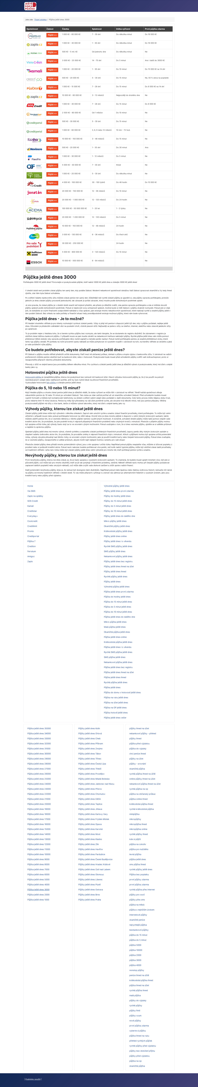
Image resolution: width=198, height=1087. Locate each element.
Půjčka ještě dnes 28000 (39, 764)
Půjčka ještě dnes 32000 (39, 743)
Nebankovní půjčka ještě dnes (118, 662)
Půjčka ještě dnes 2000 (38, 894)
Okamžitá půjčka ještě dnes (117, 632)
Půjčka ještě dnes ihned (115, 677)
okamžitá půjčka (137, 769)
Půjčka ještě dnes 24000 (39, 784)
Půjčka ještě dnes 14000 (38, 834)
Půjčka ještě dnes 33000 (39, 738)
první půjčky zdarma (139, 879)
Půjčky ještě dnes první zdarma (119, 491)
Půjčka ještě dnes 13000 (38, 839)
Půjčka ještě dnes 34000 (39, 733)
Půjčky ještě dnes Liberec (90, 879)
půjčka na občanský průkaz (142, 794)
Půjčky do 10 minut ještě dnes (118, 511)
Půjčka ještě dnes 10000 (38, 854)
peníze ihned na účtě (139, 975)
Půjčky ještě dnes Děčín (89, 799)
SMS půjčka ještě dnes (114, 657)
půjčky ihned (135, 738)
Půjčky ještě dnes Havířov (90, 849)
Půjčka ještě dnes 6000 (38, 874)
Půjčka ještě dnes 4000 (38, 884)
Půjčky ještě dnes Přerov (90, 789)
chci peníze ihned (137, 753)
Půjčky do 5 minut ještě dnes (117, 506)
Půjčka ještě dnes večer (115, 717)
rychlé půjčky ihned (138, 834)
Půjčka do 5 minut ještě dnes (117, 607)
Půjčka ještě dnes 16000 (38, 824)
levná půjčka (135, 854)
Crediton (31, 546)
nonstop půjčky (136, 970)
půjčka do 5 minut (137, 940)
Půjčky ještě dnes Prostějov (91, 774)
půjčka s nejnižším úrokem (141, 910)
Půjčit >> (52, 35)
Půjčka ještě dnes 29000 (39, 758)
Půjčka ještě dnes (112, 687)
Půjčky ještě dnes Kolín (89, 728)
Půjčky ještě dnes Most (89, 834)
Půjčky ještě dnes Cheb (89, 738)
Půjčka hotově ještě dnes (116, 712)
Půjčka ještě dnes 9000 (38, 859)
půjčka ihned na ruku (139, 1036)
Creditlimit (32, 526)
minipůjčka (134, 814)
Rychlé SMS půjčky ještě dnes (118, 546)
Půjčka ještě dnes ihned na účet (119, 672)
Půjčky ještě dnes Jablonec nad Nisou (96, 784)
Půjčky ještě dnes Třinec (89, 758)
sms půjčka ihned (137, 864)
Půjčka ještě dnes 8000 (38, 864)
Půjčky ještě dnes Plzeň (89, 884)
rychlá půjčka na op (138, 789)
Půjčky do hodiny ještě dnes (117, 496)
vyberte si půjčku (137, 1031)
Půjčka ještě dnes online (115, 637)
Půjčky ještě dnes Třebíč (89, 769)
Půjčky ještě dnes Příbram (90, 743)
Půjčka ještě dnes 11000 (38, 849)
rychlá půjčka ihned (138, 990)
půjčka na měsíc (137, 905)
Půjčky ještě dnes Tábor (89, 753)
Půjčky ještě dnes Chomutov (91, 794)
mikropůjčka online (138, 829)
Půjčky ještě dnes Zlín (88, 844)
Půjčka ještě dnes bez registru (118, 667)
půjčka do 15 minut (138, 935)
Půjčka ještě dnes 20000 (39, 804)
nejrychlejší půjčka (138, 925)
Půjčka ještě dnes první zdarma (119, 591)
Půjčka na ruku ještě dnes (116, 697)
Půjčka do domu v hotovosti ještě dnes (122, 692)
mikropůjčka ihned (138, 824)
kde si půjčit (135, 839)
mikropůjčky (135, 819)
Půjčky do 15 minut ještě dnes (118, 501)
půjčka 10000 (135, 950)
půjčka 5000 (135, 945)
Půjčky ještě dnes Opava (90, 824)
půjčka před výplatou (139, 743)
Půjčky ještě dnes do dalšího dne (119, 516)
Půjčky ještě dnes (112, 581)
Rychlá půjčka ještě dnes (115, 682)
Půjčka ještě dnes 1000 (38, 899)
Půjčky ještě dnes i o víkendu (117, 541)
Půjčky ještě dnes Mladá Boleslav (94, 779)
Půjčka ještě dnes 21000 (38, 799)
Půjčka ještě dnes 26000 (39, 774)
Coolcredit (32, 521)
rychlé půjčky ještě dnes (140, 869)
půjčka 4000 (135, 965)
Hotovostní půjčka (33, 377)
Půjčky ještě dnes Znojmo (90, 748)
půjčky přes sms (137, 899)
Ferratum (31, 551)
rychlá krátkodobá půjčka (141, 809)
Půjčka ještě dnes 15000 (38, 829)
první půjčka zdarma (139, 884)
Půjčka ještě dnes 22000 (39, 794)
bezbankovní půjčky (138, 930)
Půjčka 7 (31, 541)
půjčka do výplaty (137, 748)
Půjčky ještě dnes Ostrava (90, 889)
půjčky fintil (134, 1010)
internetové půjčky (138, 915)
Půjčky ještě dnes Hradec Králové (94, 864)
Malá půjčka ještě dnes (115, 627)
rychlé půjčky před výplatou (142, 1046)
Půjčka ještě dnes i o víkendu (117, 647)
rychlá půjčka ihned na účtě (142, 774)
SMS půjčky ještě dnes (114, 551)
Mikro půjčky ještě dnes (115, 521)
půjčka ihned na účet (139, 985)
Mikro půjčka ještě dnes (115, 622)
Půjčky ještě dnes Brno (89, 894)
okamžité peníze (137, 920)
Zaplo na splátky (35, 496)
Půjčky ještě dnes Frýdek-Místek (93, 819)
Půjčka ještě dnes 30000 (39, 753)
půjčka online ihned (138, 799)
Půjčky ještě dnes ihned (115, 571)
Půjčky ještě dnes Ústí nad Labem (94, 869)
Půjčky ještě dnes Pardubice (91, 854)
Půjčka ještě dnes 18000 (38, 814)
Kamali (30, 506)
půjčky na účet (136, 758)
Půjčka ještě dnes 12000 (38, 844)
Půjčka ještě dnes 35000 (39, 728)
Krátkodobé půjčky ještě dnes (118, 531)
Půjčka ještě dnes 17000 (38, 819)
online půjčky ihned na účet (142, 779)
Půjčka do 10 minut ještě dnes (118, 612)
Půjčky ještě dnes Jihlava (90, 809)
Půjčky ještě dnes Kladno (90, 839)
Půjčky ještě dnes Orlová (90, 733)
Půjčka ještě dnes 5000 (38, 879)
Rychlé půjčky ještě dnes (115, 576)
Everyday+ (32, 516)
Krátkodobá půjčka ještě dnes (118, 642)
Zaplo (30, 561)
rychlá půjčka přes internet (142, 889)
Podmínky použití (33, 1079)
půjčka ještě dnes (137, 859)
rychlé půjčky (135, 1005)
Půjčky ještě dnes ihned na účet (119, 566)
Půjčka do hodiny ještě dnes (117, 597)
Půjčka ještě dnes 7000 (38, 869)
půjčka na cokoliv (137, 844)
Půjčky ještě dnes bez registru (118, 561)
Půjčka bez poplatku (139, 874)
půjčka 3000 (135, 960)
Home (30, 486)
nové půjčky (135, 1020)
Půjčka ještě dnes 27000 (39, 769)
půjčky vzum (135, 1015)
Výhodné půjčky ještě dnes (116, 486)
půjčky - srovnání (137, 764)
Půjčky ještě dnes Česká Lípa (92, 764)
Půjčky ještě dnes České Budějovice (95, 859)
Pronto (30, 531)
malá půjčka (135, 995)
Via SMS (31, 491)
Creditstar (32, 511)
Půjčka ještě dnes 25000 (39, 779)
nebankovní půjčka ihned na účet (145, 784)
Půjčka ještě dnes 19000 (38, 809)
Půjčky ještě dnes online (115, 536)
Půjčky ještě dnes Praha (89, 899)
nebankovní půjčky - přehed (142, 733)
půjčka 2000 (135, 955)
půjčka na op (135, 1061)
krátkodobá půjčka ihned (141, 804)
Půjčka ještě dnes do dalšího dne (119, 617)
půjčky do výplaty (137, 1000)
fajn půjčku (51, 382)
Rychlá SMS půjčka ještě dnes (118, 652)
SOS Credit (32, 501)
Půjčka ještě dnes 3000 (38, 889)
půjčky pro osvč (137, 894)
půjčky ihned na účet (139, 728)
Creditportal (33, 536)
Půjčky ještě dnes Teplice (90, 804)
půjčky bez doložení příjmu (142, 1051)
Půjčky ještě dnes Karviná (90, 829)
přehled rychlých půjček (140, 1041)
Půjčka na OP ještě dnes (115, 707)
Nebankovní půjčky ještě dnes (118, 556)
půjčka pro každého (138, 849)
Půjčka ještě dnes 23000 (39, 789)
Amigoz (31, 556)
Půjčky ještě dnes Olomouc (91, 874)
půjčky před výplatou (139, 1056)
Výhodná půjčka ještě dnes (116, 586)
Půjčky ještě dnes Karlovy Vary (93, 814)
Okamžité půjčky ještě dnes (117, 526)
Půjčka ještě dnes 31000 (38, 748)
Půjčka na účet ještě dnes (116, 702)
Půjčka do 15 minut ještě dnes (118, 602)
